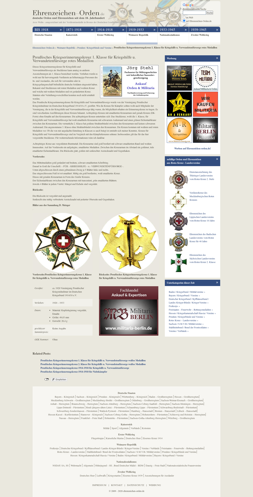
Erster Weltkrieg (105, 35)
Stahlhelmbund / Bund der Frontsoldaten (106, 451)
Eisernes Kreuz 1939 (133, 475)
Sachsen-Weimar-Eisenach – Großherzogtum (182, 400)
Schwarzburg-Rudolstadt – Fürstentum (178, 407)
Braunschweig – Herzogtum (85, 403)
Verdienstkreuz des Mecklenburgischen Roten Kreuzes (202, 196)
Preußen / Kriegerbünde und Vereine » (187, 316)
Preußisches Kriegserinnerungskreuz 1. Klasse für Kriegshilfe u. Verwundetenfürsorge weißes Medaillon (93, 360)
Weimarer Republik (138, 35)
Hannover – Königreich (92, 414)
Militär (106, 428)
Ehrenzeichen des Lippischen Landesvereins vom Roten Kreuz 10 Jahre (202, 217)
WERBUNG (155, 485)
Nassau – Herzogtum (69, 418)
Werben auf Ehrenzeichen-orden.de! (192, 148)
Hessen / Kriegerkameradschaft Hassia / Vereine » (192, 313)
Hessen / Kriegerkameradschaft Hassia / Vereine (92, 455)
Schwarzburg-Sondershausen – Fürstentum (77, 410)
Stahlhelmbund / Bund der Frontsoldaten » (189, 327)
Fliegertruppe (97, 438)
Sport (114, 428)
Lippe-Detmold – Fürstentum (70, 407)
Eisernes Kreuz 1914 (152, 438)
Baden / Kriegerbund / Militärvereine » (187, 291)
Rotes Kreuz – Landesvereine (71, 451)
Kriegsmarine (114, 475)
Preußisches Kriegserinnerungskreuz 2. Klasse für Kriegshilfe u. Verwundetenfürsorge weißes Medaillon (93, 364)
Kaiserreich (71, 35)
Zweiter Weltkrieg (200, 35)
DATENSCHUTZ (135, 485)
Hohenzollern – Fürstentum (155, 414)
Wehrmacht (76, 465)
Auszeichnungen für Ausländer (159, 475)
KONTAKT (116, 485)
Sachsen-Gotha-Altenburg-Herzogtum (148, 418)
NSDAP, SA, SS (61, 465)
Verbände (135, 428)
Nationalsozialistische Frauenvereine (184, 465)
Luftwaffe (101, 475)
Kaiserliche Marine (115, 438)
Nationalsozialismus (170, 35)
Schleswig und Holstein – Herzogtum (187, 414)
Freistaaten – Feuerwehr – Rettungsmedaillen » (191, 309)
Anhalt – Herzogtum (59, 403)
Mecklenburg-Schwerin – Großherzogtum (70, 400)
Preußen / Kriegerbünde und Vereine (179, 451)
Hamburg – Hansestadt (142, 410)
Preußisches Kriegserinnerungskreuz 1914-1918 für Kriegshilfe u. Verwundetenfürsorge (85, 368)
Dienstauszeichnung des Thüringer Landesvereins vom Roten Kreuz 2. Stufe (202, 175)
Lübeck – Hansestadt (187, 410)
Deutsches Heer (133, 438)
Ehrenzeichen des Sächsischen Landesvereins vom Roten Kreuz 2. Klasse (202, 258)
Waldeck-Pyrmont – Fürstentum (114, 410)
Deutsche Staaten (43, 35)
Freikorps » (174, 306)
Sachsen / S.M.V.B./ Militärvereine (143, 451)
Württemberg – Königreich (134, 396)
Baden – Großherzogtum (160, 396)
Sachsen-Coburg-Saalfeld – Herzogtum (151, 403)
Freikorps (54, 448)
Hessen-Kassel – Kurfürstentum (63, 414)
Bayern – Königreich (64, 396)
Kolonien (146, 428)
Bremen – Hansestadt (165, 410)
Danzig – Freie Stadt (155, 465)
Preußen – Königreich (109, 396)
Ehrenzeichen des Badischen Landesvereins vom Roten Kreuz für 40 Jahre (203, 237)
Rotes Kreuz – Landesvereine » (183, 320)
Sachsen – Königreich (86, 396)
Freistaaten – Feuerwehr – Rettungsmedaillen (182, 448)
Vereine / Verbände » (179, 330)
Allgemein (124, 428)
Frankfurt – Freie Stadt (91, 418)
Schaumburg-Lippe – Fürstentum (142, 407)
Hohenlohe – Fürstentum (116, 418)
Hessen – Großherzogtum (187, 396)
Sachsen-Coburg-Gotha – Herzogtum (122, 414)
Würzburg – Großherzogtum (181, 418)
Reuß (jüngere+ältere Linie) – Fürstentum (105, 407)
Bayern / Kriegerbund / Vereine (168, 455)
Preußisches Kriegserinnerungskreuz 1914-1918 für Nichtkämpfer (74, 371)
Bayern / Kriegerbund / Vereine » (184, 295)
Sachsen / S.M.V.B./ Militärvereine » (186, 323)
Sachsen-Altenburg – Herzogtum (115, 403)
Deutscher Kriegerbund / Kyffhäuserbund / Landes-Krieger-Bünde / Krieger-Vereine (100, 448)
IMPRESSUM (99, 485)
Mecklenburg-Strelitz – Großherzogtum (111, 400)
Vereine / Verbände (150, 448)
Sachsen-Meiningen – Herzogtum (187, 403)
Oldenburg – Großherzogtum (145, 400)
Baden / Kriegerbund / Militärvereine (135, 455)
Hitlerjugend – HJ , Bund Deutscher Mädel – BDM (119, 465)
